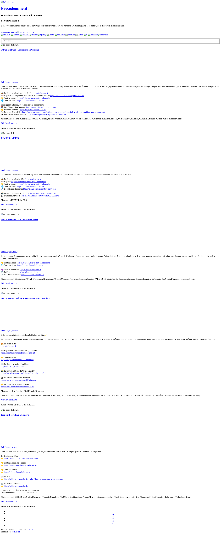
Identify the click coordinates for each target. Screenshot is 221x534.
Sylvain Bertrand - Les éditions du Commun (20, 50)
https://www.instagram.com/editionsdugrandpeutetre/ (22, 373)
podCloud (16, 532)
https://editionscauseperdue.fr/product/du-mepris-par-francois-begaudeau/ (33, 479)
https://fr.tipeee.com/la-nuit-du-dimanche (34, 98)
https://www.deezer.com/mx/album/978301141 (40, 196)
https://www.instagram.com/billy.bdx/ (40, 193)
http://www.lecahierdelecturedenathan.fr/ (17, 387)
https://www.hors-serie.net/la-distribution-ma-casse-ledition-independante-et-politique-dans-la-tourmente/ (64, 112)
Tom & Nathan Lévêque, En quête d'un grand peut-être (25, 298)
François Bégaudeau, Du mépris (15, 415)
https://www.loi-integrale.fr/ (27, 272)
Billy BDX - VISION (10, 138)
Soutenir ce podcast (9, 32)
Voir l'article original (9, 123)
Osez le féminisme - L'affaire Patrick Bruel (19, 219)
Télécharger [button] (9, 82)
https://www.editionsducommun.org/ (41, 107)
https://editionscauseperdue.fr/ (16, 486)
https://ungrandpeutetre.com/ (12, 366)
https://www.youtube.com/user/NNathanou (18, 380)
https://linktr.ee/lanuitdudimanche (30, 100)
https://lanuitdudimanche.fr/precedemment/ (67, 96)
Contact (31, 529)
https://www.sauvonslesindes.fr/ (33, 110)
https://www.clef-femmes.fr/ (32, 274)
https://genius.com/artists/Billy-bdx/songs (39, 189)
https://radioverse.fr (40, 93)
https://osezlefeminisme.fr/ (30, 270)
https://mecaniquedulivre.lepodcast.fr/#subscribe (46, 114)
